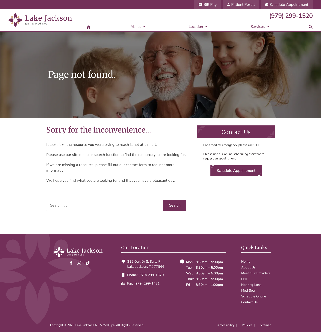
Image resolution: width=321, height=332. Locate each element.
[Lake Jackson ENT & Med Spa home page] (40, 20)
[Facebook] (71, 262)
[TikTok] (88, 262)
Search (174, 205)
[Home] (88, 27)
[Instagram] (79, 262)
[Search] (310, 27)
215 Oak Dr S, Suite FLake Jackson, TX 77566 (145, 264)
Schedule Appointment (236, 170)
